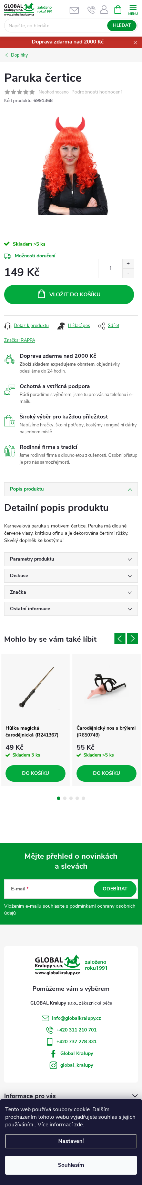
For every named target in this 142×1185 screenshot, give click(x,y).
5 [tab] (83, 798)
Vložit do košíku (75, 294)
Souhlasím (71, 1165)
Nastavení (71, 1141)
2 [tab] (65, 798)
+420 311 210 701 (77, 1030)
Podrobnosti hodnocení (96, 92)
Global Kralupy (76, 1053)
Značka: (19, 340)
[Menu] (133, 9)
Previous (119, 638)
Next (132, 638)
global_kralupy (76, 1065)
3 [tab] (71, 798)
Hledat (122, 25)
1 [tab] (58, 798)
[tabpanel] (35, 720)
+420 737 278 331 (77, 1041)
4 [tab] (77, 798)
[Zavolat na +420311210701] (91, 9)
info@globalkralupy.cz (76, 1018)
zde (78, 1124)
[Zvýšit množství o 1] (128, 263)
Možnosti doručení (35, 256)
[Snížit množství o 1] (128, 273)
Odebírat (115, 889)
